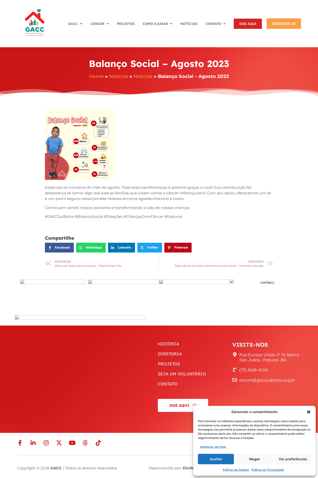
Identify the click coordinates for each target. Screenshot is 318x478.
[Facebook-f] (20, 443)
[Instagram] (46, 443)
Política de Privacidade (267, 469)
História (168, 344)
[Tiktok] (98, 443)
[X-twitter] (59, 443)
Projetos (126, 24)
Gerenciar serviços (213, 446)
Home (96, 76)
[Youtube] (72, 443)
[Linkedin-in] (33, 443)
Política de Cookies (236, 469)
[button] (308, 412)
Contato (213, 24)
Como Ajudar (155, 24)
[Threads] (85, 443)
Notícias (188, 24)
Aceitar (216, 459)
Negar (254, 459)
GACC (73, 24)
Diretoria (170, 354)
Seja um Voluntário (182, 374)
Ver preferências (293, 459)
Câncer (97, 24)
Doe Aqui (247, 24)
